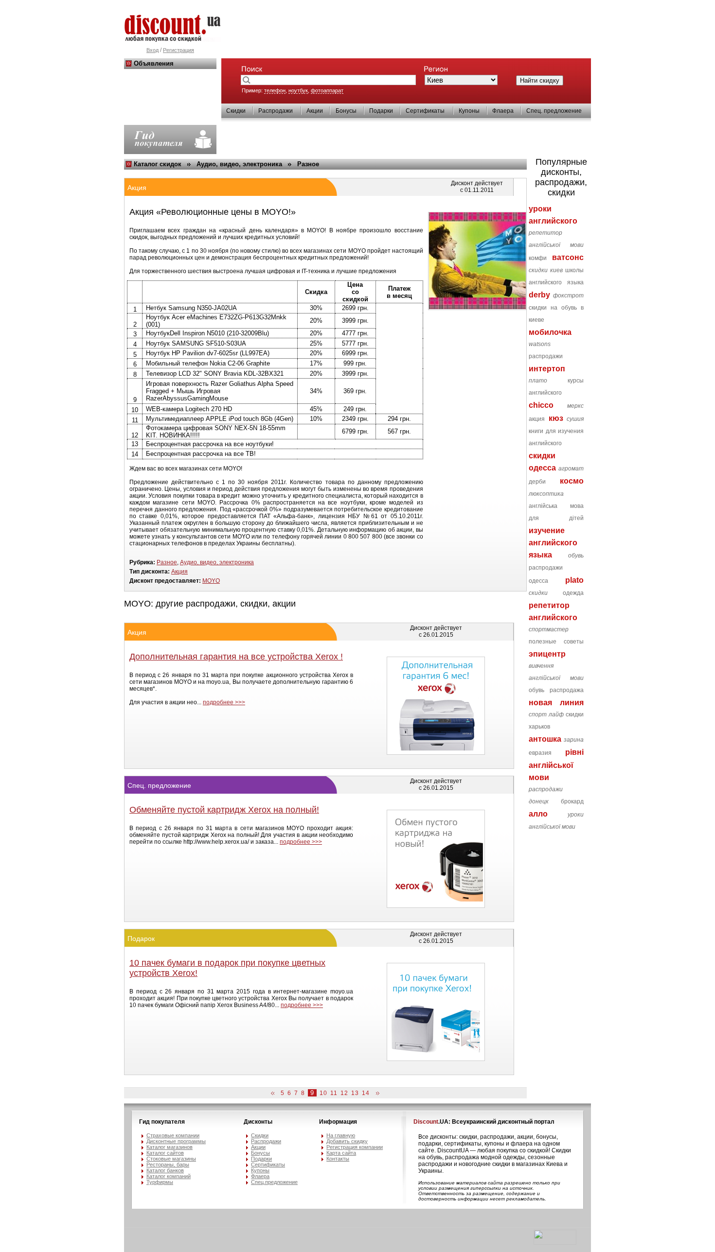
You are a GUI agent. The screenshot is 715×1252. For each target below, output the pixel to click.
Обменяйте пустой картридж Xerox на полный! (224, 810)
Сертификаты (425, 110)
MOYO (211, 580)
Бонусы (346, 110)
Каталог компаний (168, 1176)
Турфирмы (159, 1182)
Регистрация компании (354, 1147)
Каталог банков (165, 1170)
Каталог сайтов (165, 1153)
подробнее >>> (224, 702)
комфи (538, 258)
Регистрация (178, 50)
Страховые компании (172, 1135)
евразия (540, 752)
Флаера (503, 110)
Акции (314, 110)
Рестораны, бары (167, 1164)
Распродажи (275, 110)
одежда (573, 593)
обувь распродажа (556, 690)
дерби (537, 481)
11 (334, 1093)
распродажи (546, 356)
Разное (308, 164)
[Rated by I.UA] (555, 1242)
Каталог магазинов (169, 1147)
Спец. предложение (554, 110)
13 (355, 1093)
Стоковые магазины (171, 1159)
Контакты (337, 1159)
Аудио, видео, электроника (239, 164)
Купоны (469, 110)
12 (344, 1093)
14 (366, 1093)
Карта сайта (341, 1153)
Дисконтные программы (176, 1141)
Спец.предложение (274, 1182)
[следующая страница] (376, 1093)
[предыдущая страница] (274, 1093)
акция (537, 419)
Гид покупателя (162, 1121)
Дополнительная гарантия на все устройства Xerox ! (236, 656)
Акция (179, 571)
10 (323, 1093)
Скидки (236, 110)
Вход (152, 50)
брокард (572, 801)
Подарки (381, 110)
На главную (340, 1135)
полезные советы (556, 641)
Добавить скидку (347, 1141)
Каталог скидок (157, 164)
